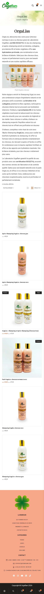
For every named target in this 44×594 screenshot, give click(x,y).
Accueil (18, 20)
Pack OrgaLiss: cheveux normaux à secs (14, 379)
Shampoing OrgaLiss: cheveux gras (13, 476)
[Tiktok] (30, 576)
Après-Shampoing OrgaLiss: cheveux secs (15, 282)
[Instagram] (18, 576)
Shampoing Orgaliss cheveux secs (12, 428)
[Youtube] (22, 576)
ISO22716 (20, 43)
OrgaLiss (5, 37)
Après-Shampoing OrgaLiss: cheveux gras (15, 233)
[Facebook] (14, 576)
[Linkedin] (26, 576)
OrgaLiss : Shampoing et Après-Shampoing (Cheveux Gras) (20, 331)
